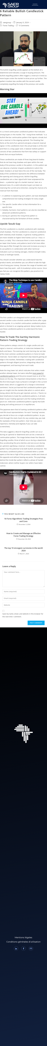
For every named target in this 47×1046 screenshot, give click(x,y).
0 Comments (24, 25)
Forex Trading (8, 25)
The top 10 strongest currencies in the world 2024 (23, 549)
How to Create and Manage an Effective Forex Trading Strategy (23, 534)
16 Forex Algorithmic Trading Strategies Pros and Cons (23, 519)
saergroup (7, 22)
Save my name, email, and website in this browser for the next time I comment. (22, 615)
